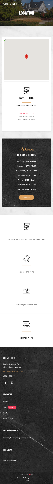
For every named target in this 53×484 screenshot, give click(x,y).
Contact (6, 413)
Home (5, 402)
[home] (13, 4)
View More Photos (9, 460)
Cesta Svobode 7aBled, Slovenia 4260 (26, 117)
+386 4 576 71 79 (9, 376)
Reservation (26, 197)
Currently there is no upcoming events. (17, 438)
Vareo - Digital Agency (25, 478)
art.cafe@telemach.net (26, 105)
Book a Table (8, 419)
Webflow (28, 481)
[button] (49, 4)
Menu (5, 407)
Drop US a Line (26, 337)
